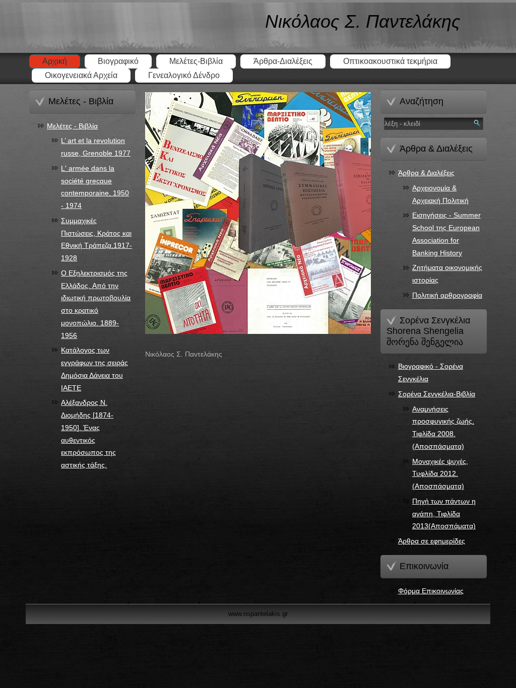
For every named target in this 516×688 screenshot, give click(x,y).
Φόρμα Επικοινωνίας (431, 591)
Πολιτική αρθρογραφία (447, 295)
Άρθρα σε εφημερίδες (431, 541)
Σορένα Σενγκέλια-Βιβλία (436, 394)
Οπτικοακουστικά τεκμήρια (390, 61)
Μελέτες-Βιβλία (196, 61)
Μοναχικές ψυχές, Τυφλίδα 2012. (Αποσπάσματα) (440, 474)
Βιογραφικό (118, 61)
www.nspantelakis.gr (258, 613)
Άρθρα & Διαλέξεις (426, 173)
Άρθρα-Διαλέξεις (282, 61)
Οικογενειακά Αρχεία (81, 75)
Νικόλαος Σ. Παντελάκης (363, 21)
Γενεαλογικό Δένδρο (184, 75)
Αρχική (54, 61)
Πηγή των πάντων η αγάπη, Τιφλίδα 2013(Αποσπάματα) (444, 513)
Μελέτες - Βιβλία (72, 126)
